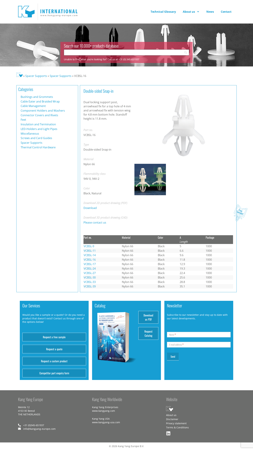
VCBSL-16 (90, 259)
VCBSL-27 (90, 273)
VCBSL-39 (90, 286)
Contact (226, 12)
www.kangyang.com (103, 410)
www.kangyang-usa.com (106, 422)
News (210, 12)
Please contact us (94, 222)
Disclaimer (172, 419)
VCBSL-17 (90, 264)
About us (189, 12)
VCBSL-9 (89, 246)
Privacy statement (176, 423)
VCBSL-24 (90, 268)
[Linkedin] (168, 433)
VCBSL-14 (90, 255)
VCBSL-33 (90, 282)
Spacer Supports (36, 76)
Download (90, 208)
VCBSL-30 (90, 277)
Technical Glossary (163, 12)
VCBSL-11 (90, 251)
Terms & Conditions (177, 427)
